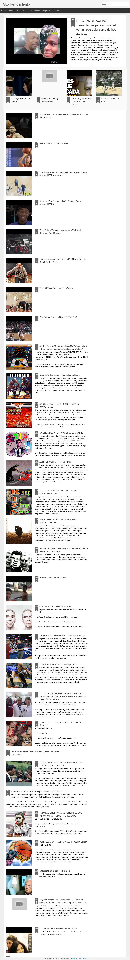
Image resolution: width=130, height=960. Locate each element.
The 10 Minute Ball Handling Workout (56, 288)
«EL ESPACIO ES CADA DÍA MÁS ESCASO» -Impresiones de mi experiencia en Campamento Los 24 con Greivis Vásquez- (62, 696)
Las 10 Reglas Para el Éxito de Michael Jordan (81, 101)
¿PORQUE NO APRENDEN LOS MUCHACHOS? (62, 635)
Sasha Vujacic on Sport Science (53, 143)
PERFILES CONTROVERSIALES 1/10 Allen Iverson (63, 841)
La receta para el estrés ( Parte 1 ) (54, 870)
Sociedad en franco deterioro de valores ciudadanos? (35, 751)
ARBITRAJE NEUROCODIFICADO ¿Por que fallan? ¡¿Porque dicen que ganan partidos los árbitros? (63, 347)
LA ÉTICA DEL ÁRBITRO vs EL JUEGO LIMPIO (61, 432)
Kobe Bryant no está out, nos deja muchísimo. (60, 374)
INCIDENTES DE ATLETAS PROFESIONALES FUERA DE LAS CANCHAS (61, 764)
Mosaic (29, 10)
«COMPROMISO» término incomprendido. (58, 664)
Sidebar (37, 10)
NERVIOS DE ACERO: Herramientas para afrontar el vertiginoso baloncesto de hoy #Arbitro (96, 27)
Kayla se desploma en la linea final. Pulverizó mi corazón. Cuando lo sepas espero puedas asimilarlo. (63, 901)
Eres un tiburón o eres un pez (52, 577)
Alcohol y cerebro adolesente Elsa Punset (58, 928)
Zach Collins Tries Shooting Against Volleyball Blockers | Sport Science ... (60, 232)
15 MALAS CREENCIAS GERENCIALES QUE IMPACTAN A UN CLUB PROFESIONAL (60, 814)
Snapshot (46, 10)
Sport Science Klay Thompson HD (49, 100)
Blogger (74, 958)
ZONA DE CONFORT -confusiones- (55, 461)
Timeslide (55, 10)
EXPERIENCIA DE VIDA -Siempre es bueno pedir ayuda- (37, 791)
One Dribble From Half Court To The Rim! (58, 317)
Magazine (21, 10)
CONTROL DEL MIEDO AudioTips (55, 606)
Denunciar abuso (83, 958)
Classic (4, 10)
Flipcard (12, 10)
